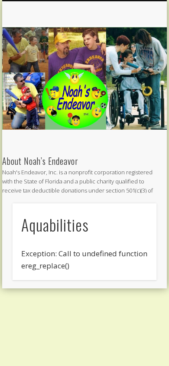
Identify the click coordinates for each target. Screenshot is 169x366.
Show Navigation (135, 78)
